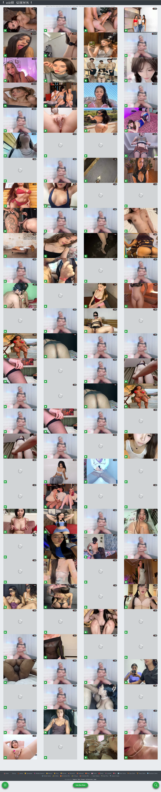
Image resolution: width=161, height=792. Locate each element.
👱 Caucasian (28, 773)
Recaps (83, 779)
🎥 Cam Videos (95, 776)
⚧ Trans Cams (141, 773)
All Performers (89, 779)
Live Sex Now (80, 785)
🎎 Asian (6, 773)
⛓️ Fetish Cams (46, 776)
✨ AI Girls (55, 776)
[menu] (5, 785)
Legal (95, 779)
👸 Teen (56, 773)
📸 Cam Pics (104, 776)
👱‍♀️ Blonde (63, 773)
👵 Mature (49, 773)
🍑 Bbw (87, 773)
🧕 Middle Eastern (39, 773)
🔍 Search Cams (114, 776)
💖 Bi (114, 773)
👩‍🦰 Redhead (80, 773)
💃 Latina (20, 773)
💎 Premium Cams (152, 773)
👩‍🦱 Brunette (71, 773)
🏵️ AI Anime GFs (65, 776)
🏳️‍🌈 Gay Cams (131, 773)
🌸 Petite (94, 773)
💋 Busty (100, 773)
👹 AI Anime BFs (84, 776)
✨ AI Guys (74, 776)
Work (79, 779)
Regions (75, 779)
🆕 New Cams (122, 773)
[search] (156, 785)
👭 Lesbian (108, 773)
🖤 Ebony (13, 773)
